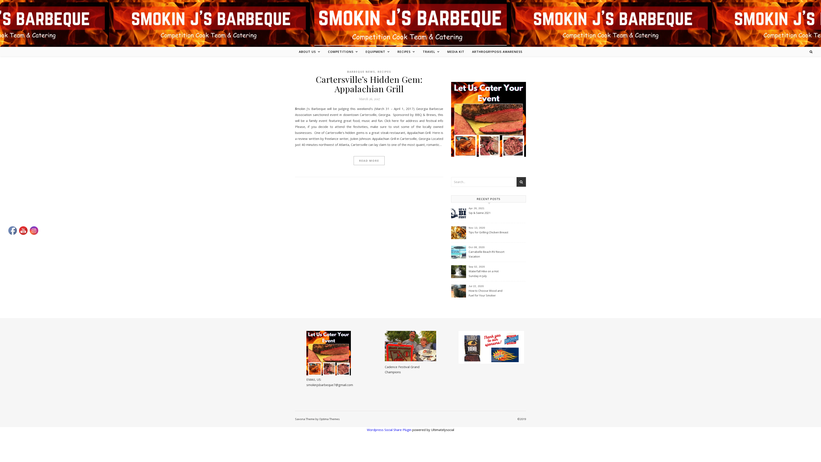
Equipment (375, 52)
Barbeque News (361, 72)
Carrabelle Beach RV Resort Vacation (486, 254)
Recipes (403, 52)
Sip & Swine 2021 (479, 213)
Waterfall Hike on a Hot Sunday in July (484, 273)
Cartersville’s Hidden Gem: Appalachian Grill (369, 84)
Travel (429, 52)
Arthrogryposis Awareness (497, 52)
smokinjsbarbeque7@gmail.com (329, 385)
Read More (369, 161)
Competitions (340, 52)
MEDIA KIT (455, 52)
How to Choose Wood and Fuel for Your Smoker (485, 293)
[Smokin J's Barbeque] (410, 23)
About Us (307, 52)
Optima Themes (329, 419)
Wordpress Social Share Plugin (389, 430)
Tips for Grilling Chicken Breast (488, 232)
